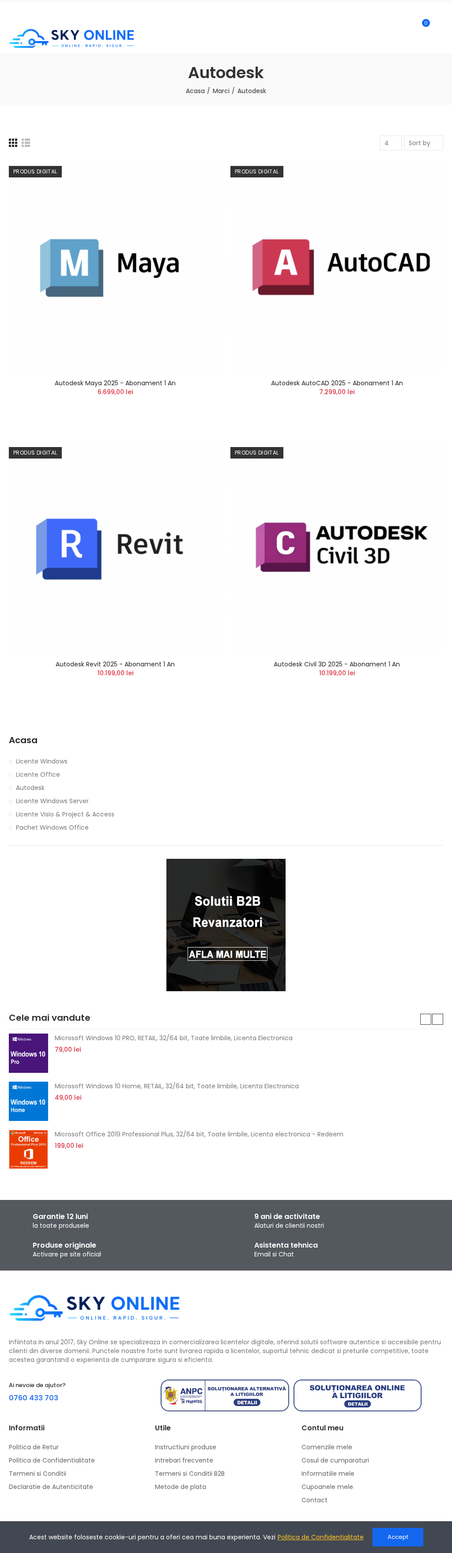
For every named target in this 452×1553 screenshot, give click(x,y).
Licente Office (38, 774)
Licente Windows (42, 761)
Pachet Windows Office (52, 827)
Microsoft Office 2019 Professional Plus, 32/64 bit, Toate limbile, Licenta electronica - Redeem (199, 1134)
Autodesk (30, 787)
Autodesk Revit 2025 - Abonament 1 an (115, 664)
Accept (398, 1537)
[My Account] (438, 27)
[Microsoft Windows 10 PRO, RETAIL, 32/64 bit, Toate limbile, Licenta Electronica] (28, 1053)
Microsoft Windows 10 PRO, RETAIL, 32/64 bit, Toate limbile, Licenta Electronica (174, 1038)
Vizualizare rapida (199, 192)
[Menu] (13, 12)
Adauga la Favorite (199, 174)
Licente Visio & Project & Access (65, 814)
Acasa (23, 740)
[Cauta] (407, 26)
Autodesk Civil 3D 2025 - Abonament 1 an (337, 664)
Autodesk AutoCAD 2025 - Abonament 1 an (337, 383)
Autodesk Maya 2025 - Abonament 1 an (115, 383)
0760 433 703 (33, 1398)
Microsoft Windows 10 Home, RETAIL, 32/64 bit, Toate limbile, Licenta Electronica (177, 1086)
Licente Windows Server (52, 801)
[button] (425, 1019)
